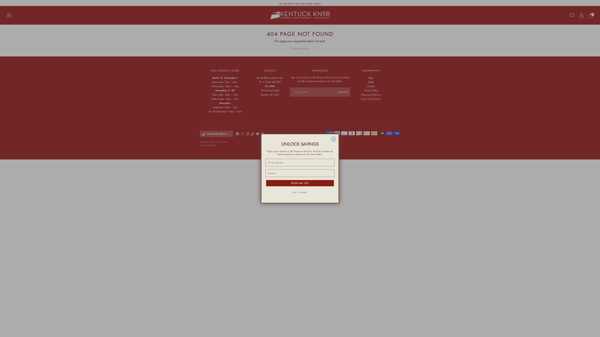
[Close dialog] (333, 139)
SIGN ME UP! (300, 183)
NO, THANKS (300, 192)
